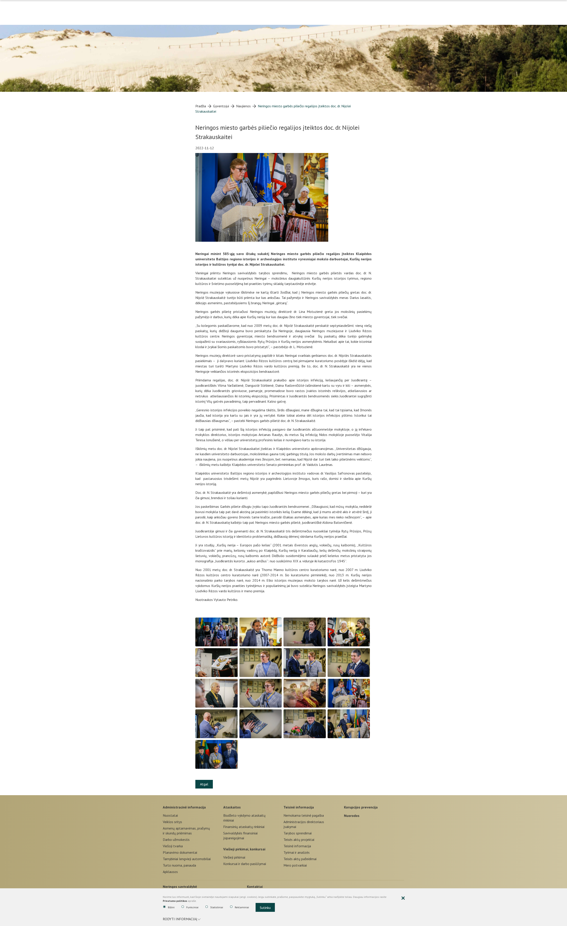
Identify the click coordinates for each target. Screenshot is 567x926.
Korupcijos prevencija (361, 807)
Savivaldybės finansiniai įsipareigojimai (240, 835)
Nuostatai (170, 815)
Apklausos (170, 871)
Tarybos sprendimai (298, 833)
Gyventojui (221, 106)
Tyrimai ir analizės (297, 852)
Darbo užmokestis (176, 839)
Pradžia (200, 106)
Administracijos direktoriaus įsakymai (304, 824)
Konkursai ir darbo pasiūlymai (244, 863)
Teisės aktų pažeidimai (300, 859)
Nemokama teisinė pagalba (304, 815)
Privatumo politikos (175, 900)
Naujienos (243, 106)
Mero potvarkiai (295, 865)
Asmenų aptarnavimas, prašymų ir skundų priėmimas (186, 830)
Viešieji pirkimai (234, 857)
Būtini (171, 907)
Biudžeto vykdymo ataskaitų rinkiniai (244, 817)
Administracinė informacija (184, 807)
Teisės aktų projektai (299, 839)
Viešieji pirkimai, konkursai (244, 849)
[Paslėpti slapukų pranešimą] (403, 898)
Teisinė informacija (299, 807)
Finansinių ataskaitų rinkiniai (243, 826)
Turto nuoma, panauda (179, 865)
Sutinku (265, 907)
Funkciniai (192, 907)
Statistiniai (216, 907)
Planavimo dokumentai (180, 852)
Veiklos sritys (172, 822)
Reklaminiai (242, 907)
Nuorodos (351, 815)
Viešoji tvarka (173, 846)
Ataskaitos (232, 807)
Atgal (204, 784)
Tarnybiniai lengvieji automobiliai (187, 859)
